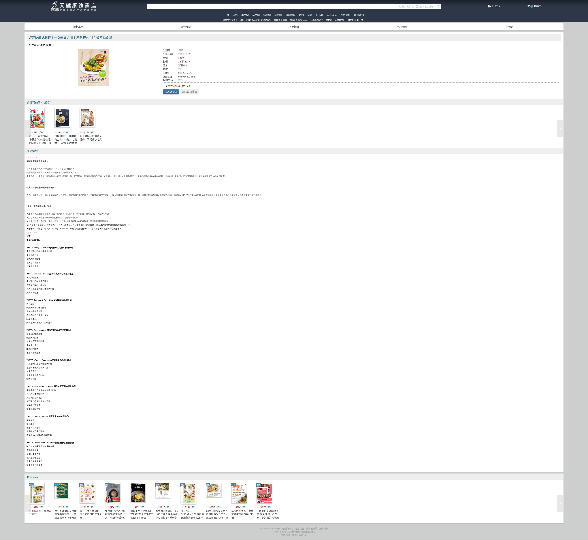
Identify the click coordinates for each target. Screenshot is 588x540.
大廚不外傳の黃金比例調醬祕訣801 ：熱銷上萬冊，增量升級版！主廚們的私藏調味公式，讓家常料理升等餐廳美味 (66, 519)
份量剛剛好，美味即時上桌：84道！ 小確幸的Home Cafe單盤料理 (66, 141)
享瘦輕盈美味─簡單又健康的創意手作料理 (242, 514)
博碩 (180, 50)
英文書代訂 (340, 19)
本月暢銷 (402, 26)
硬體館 (278, 15)
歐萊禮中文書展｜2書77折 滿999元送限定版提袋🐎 (247, 19)
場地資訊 (359, 15)
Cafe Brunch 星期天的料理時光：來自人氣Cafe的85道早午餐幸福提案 (217, 516)
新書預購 (186, 26)
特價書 (509, 26)
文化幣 (329, 19)
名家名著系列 (317, 19)
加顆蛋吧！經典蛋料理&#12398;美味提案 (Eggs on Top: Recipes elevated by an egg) (141, 517)
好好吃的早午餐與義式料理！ (40, 512)
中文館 (245, 15)
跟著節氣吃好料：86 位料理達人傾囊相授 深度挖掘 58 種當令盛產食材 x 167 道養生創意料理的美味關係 (167, 519)
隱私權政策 (311, 528)
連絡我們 (299, 528)
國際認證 (290, 15)
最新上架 (78, 26)
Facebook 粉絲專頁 (270, 528)
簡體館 (267, 15)
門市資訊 (345, 15)
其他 (180, 80)
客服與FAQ (287, 528)
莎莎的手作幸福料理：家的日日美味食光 (91, 514)
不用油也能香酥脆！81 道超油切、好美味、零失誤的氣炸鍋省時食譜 (268, 516)
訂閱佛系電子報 (355, 19)
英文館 (256, 15)
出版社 (319, 15)
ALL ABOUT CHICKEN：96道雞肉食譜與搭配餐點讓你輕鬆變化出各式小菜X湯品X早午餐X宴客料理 (192, 519)
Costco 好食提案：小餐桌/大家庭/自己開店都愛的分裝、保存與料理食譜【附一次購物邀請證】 (40, 143)
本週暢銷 (294, 26)
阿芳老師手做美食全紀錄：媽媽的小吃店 (91, 137)
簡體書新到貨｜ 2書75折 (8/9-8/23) (291, 19)
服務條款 (323, 528)
